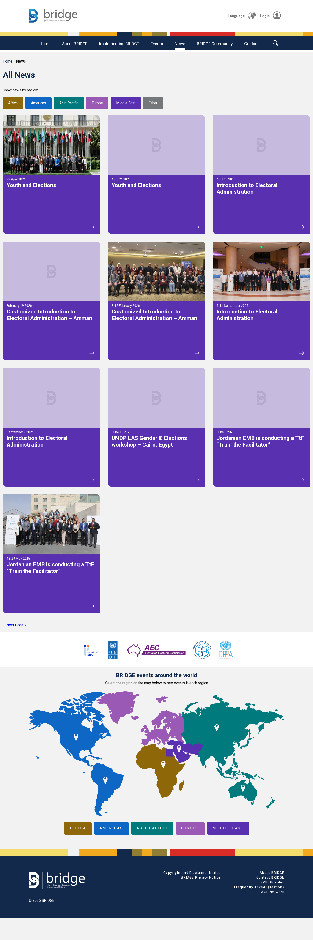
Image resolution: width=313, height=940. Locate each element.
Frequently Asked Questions (259, 887)
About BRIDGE (75, 43)
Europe (97, 103)
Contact (251, 43)
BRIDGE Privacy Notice (201, 877)
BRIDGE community (215, 43)
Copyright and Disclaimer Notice (192, 873)
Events (157, 43)
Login (265, 16)
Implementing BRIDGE (119, 43)
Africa (13, 103)
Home (45, 43)
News (180, 43)
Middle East (125, 103)
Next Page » (16, 625)
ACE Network (272, 892)
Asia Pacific (68, 103)
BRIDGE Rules (272, 882)
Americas (38, 103)
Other (153, 103)
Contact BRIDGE (270, 877)
